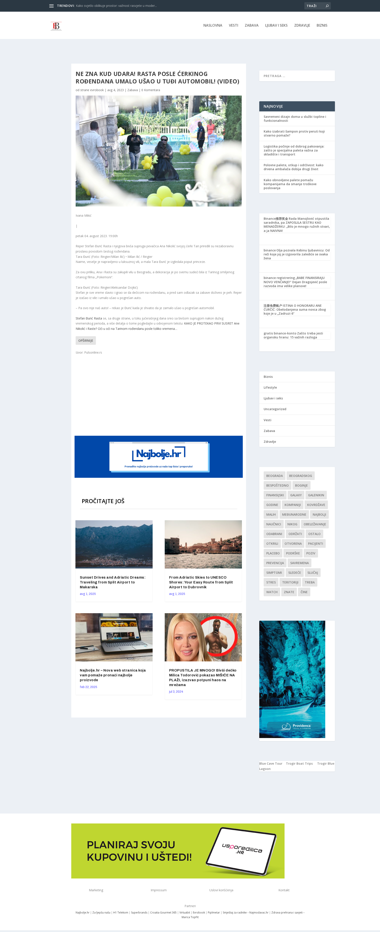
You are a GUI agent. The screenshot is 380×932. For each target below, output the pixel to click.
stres (271, 582)
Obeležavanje (315, 524)
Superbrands (139, 912)
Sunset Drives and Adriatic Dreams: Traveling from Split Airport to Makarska (113, 582)
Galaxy (296, 495)
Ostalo (314, 534)
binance (270, 250)
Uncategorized (275, 409)
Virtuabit (184, 912)
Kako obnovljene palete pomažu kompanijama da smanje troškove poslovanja (290, 184)
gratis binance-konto (280, 333)
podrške (293, 553)
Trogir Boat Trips (299, 763)
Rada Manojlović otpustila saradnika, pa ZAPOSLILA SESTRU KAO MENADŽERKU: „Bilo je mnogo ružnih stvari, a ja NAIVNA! (297, 224)
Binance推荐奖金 (276, 218)
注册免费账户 (273, 305)
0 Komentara (150, 90)
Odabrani (274, 534)
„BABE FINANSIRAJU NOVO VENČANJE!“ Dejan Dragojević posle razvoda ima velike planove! (295, 282)
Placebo (273, 553)
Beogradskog (300, 476)
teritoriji (290, 582)
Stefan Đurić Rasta (89, 318)
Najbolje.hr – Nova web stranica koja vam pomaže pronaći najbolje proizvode (113, 675)
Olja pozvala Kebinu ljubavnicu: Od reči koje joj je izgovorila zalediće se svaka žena (297, 254)
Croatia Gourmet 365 (163, 912)
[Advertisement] (159, 395)
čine (304, 592)
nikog (292, 524)
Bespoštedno (277, 485)
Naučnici (273, 524)
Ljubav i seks (276, 26)
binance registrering (279, 278)
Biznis (322, 26)
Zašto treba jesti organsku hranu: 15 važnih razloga (293, 335)
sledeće (294, 572)
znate (289, 592)
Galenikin (316, 495)
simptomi (274, 572)
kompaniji (293, 505)
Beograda (274, 476)
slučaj (312, 572)
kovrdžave (316, 505)
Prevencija (275, 563)
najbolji (319, 514)
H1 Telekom (120, 912)
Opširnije (85, 340)
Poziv (310, 553)
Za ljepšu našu (101, 912)
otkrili (272, 543)
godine (272, 505)
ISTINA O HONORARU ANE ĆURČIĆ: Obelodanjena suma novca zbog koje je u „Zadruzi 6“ (295, 309)
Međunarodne (294, 514)
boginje (301, 485)
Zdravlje (302, 26)
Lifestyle (270, 387)
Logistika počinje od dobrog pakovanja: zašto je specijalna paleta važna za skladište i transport (294, 150)
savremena (299, 563)
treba (310, 582)
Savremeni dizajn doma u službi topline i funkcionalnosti (295, 118)
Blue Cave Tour (270, 763)
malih (271, 514)
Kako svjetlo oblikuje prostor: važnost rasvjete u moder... (116, 6)
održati (295, 534)
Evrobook (199, 912)
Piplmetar (213, 912)
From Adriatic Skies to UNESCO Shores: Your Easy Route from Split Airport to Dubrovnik (201, 582)
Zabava (252, 26)
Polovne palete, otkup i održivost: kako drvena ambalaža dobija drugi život (293, 167)
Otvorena (293, 543)
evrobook (97, 90)
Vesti (233, 26)
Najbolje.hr (83, 912)
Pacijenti (315, 543)
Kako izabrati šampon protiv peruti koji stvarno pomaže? (294, 133)
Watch (272, 592)
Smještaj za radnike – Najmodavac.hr (246, 912)
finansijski (275, 495)
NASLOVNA (212, 26)
